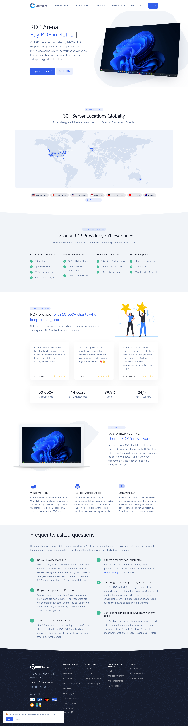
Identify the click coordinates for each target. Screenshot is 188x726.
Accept (9, 719)
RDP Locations (115, 686)
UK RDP (67, 688)
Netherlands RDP (71, 683)
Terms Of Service (138, 668)
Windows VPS (118, 5)
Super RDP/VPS (82, 5)
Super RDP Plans (41, 71)
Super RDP (68, 668)
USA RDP (67, 673)
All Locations (93, 200)
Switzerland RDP (71, 703)
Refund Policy (111, 572)
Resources (136, 5)
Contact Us (64, 71)
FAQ (110, 671)
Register (89, 673)
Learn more (51, 714)
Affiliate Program (116, 676)
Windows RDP (61, 5)
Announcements (115, 681)
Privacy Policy (136, 673)
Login (153, 5)
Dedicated (101, 5)
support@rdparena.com (41, 682)
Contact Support (93, 683)
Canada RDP (69, 678)
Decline (17, 719)
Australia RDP (70, 698)
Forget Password (93, 678)
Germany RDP (70, 693)
